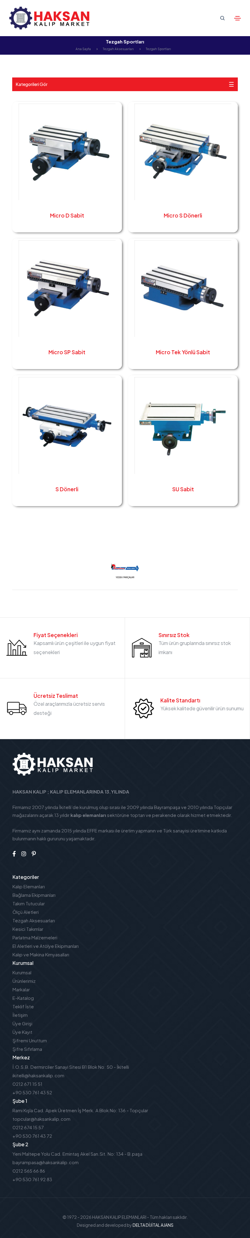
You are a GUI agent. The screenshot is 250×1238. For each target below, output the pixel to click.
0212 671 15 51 (27, 1084)
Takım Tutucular (28, 903)
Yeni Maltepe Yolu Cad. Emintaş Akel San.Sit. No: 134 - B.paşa (77, 1154)
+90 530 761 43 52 (32, 1092)
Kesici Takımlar (27, 929)
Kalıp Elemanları (28, 886)
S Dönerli (66, 489)
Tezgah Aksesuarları (118, 49)
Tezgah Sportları (158, 49)
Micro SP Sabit (66, 352)
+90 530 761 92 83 (32, 1179)
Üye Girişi (22, 1023)
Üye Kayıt (22, 1032)
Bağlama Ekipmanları (33, 895)
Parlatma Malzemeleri (34, 937)
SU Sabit (183, 489)
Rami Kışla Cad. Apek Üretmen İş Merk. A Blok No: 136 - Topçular (80, 1110)
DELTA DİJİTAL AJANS (153, 1225)
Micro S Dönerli (183, 215)
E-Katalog (23, 998)
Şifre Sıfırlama (27, 1049)
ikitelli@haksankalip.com (38, 1075)
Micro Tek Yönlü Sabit (183, 352)
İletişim (20, 1015)
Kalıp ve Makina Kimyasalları (40, 954)
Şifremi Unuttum (29, 1040)
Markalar (21, 989)
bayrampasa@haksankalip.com (45, 1162)
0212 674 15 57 (28, 1127)
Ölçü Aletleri (25, 912)
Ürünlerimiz (24, 981)
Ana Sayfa (83, 49)
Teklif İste (23, 1006)
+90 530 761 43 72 (32, 1136)
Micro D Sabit (67, 215)
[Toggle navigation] (237, 18)
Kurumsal (21, 972)
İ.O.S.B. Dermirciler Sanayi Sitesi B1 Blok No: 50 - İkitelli (70, 1067)
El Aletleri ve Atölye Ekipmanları (45, 946)
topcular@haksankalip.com (41, 1119)
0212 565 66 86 (28, 1171)
